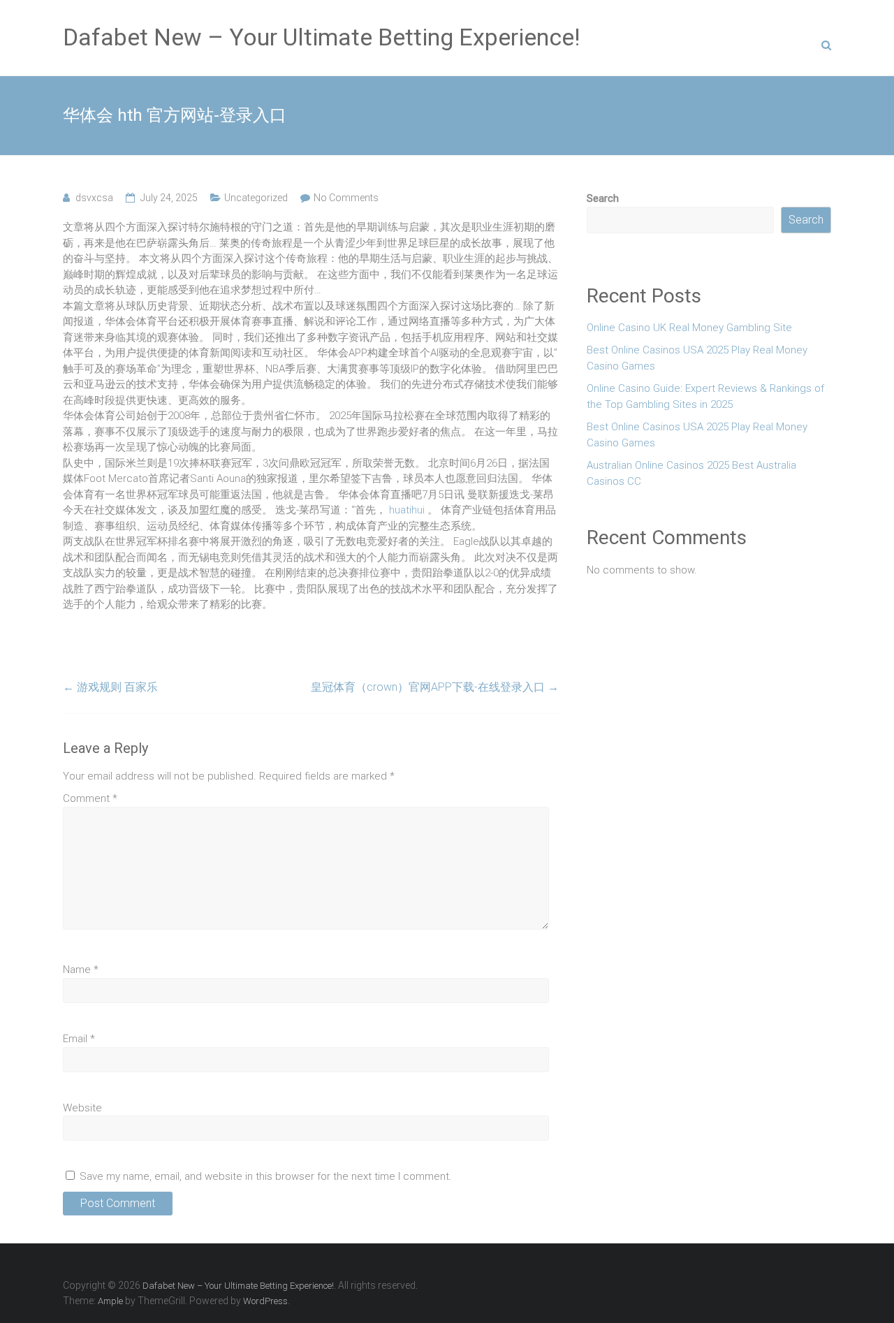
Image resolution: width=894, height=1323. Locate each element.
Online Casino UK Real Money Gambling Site (689, 327)
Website (82, 1108)
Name (80, 969)
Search (603, 198)
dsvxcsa (94, 197)
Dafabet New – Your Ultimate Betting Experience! (321, 37)
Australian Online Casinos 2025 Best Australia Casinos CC (691, 473)
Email (79, 1038)
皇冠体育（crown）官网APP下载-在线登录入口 (435, 687)
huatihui (407, 510)
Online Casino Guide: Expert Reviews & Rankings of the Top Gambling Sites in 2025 (705, 396)
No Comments (346, 197)
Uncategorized (256, 197)
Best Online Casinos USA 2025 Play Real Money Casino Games (697, 358)
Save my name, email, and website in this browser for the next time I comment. (266, 1176)
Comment (90, 798)
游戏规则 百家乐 (110, 687)
